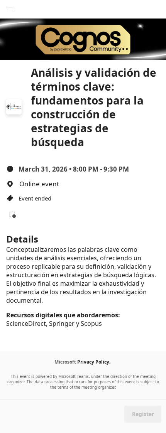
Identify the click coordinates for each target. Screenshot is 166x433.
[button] (12, 214)
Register (143, 414)
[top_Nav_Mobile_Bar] (10, 9)
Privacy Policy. (93, 362)
